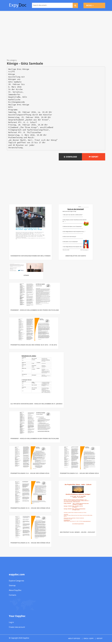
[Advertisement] (56, 35)
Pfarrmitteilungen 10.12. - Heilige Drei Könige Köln (30, 508)
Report (94, 157)
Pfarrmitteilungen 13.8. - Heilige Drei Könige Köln (30, 473)
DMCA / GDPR (88, 638)
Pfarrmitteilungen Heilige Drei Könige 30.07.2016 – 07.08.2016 (34, 345)
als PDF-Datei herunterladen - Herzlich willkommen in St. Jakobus (36, 404)
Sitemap (12, 585)
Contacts (12, 595)
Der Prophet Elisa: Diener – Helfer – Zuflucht (77, 532)
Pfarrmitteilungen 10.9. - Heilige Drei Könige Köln (79, 473)
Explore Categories (16, 580)
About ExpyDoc (15, 590)
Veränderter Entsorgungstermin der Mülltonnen (30, 256)
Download (71, 157)
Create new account (17, 627)
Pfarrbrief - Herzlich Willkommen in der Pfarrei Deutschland (35, 310)
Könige (26, 275)
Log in (11, 622)
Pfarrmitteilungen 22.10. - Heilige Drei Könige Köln (30, 543)
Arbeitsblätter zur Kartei (75, 256)
